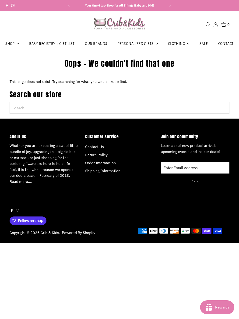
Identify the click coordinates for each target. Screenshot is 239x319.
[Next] (170, 5)
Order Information (100, 162)
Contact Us (94, 146)
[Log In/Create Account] (216, 24)
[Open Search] (208, 24)
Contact (226, 44)
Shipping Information (102, 170)
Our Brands (96, 44)
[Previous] (69, 5)
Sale (204, 44)
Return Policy (96, 154)
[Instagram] (13, 5)
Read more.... (21, 181)
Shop (10, 44)
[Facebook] (7, 5)
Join (195, 181)
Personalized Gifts (136, 44)
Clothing (177, 44)
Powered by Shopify (78, 232)
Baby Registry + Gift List (52, 44)
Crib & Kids (50, 232)
